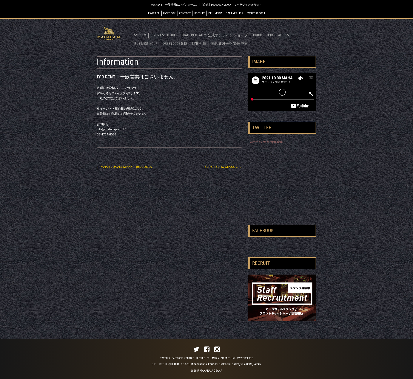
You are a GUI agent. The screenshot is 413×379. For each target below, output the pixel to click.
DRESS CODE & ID (175, 44)
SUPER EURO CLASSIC (223, 166)
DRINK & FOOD (263, 35)
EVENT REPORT (256, 13)
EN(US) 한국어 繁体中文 (229, 44)
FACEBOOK (169, 13)
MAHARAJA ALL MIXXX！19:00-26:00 (124, 166)
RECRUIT (199, 13)
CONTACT (185, 13)
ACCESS (283, 35)
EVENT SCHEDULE (164, 35)
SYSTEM (140, 35)
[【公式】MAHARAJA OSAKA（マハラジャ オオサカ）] (109, 39)
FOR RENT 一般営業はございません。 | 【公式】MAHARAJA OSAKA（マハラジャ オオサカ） (206, 4)
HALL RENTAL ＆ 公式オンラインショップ (215, 35)
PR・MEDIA (215, 13)
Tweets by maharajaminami (265, 142)
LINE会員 (199, 44)
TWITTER (154, 13)
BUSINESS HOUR (145, 44)
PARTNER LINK (234, 13)
